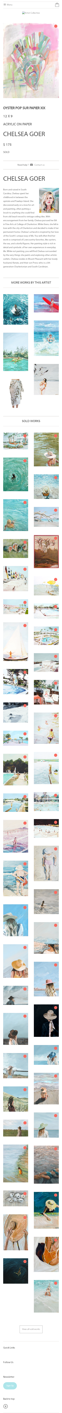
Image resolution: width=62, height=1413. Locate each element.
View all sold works (31, 1329)
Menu (9, 5)
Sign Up (10, 1386)
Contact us (39, 165)
